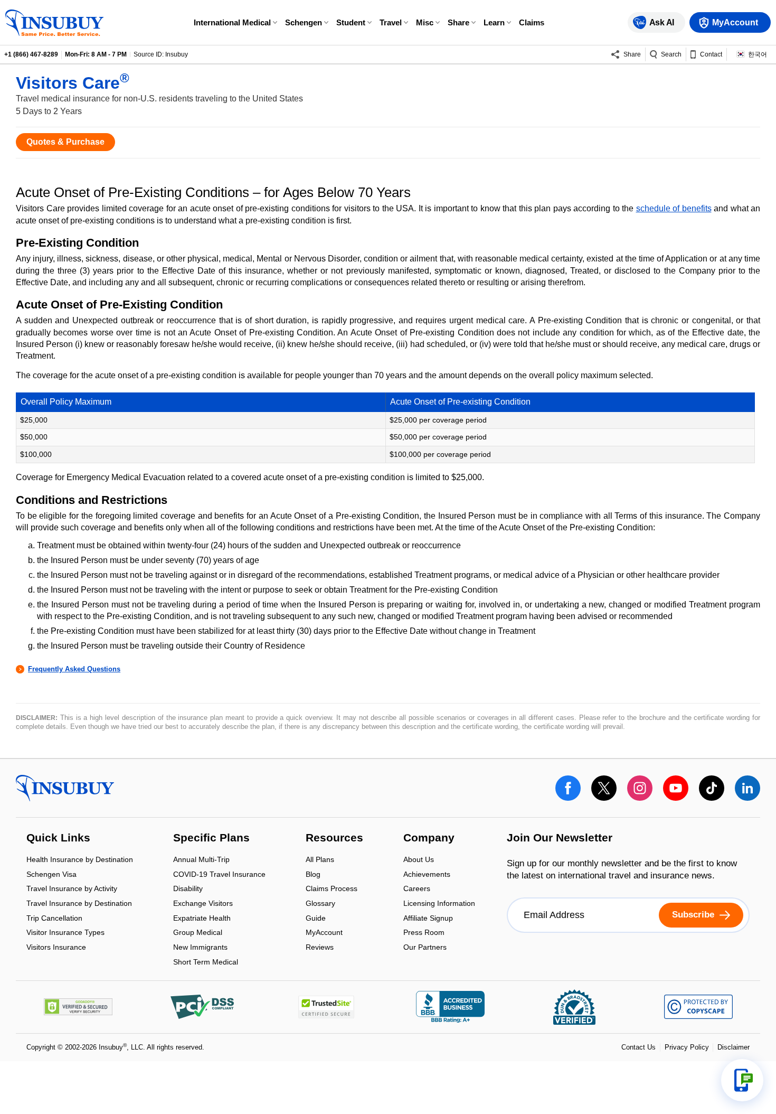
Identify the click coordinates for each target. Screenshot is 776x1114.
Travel (391, 22)
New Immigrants (200, 947)
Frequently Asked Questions (74, 669)
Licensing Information (439, 904)
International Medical (232, 22)
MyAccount (324, 933)
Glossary (320, 904)
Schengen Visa (51, 875)
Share (458, 22)
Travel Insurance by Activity (71, 889)
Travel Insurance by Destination (79, 904)
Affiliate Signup (428, 918)
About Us (418, 860)
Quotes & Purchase (65, 141)
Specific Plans (211, 838)
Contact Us (638, 1047)
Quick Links (58, 838)
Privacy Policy (687, 1047)
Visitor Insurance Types (65, 933)
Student (350, 22)
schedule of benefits (674, 208)
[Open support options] (742, 1080)
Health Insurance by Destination (79, 860)
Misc (424, 22)
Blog (313, 875)
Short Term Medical (205, 962)
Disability (188, 889)
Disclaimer (733, 1047)
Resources (334, 838)
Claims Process (331, 889)
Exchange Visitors (203, 904)
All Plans (320, 860)
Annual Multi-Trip (201, 860)
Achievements (426, 875)
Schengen (303, 22)
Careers (416, 889)
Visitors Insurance (56, 947)
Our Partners (425, 947)
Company (429, 838)
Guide (316, 918)
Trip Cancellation (54, 918)
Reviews (320, 947)
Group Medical (197, 933)
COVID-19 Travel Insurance (219, 875)
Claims (531, 22)
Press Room (423, 933)
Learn (494, 22)
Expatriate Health (202, 918)
